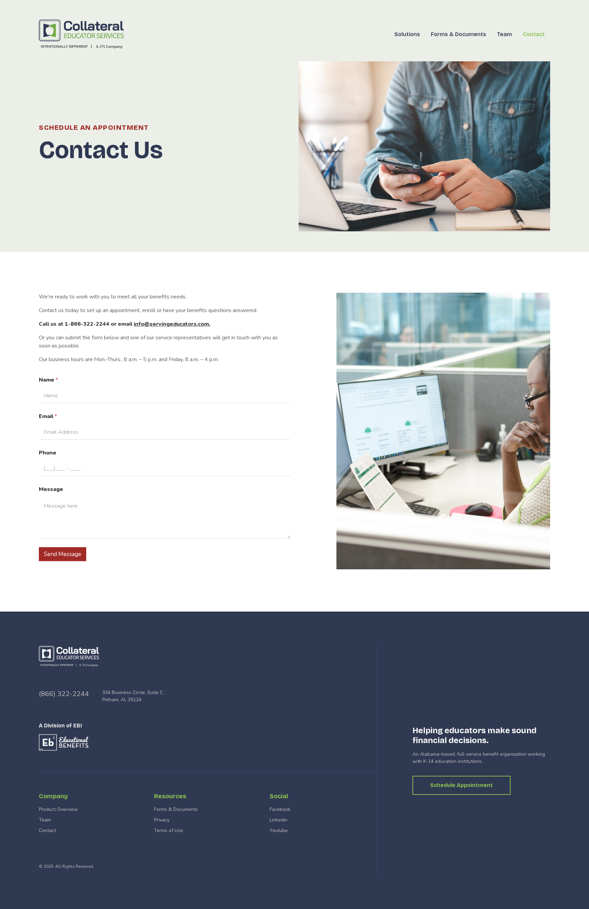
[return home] (83, 34)
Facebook (280, 809)
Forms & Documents (458, 34)
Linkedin (278, 820)
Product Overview (58, 809)
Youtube (279, 830)
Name (48, 380)
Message (51, 489)
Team (504, 34)
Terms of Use (168, 830)
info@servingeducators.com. (172, 324)
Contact (534, 34)
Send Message (62, 554)
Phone (47, 453)
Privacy (161, 820)
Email (48, 416)
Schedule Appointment (461, 785)
